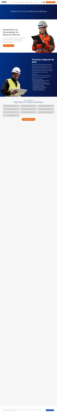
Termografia (11, 112)
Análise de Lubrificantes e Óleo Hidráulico (45, 112)
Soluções (18, 2)
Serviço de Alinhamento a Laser (11, 105)
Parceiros (30, 2)
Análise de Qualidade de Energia (46, 105)
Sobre (15, 2)
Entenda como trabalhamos (28, 119)
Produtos (22, 2)
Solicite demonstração (50, 2)
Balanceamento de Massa (28, 105)
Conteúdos (26, 2)
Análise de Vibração (11, 115)
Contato (34, 2)
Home (12, 2)
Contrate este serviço (8, 45)
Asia (37, 2)
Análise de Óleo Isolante (28, 112)
